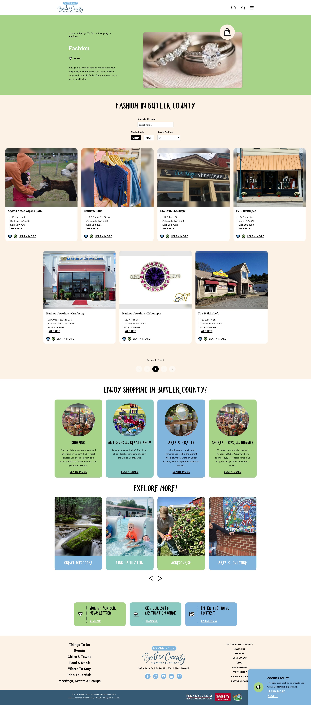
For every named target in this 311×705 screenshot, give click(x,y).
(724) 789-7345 (18, 224)
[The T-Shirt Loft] (231, 280)
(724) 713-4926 (94, 224)
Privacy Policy (239, 676)
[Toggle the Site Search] (243, 7)
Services (239, 653)
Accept (273, 695)
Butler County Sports (240, 644)
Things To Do (79, 644)
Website (16, 228)
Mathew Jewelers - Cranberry (65, 313)
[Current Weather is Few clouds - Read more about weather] (234, 8)
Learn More (27, 236)
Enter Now (209, 620)
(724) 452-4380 (208, 327)
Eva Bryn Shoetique (173, 211)
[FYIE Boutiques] (269, 177)
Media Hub (240, 648)
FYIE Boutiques (246, 211)
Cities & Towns (79, 657)
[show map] (15, 236)
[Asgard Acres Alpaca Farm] (41, 177)
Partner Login (239, 681)
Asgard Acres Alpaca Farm (25, 211)
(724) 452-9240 (132, 327)
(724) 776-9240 (56, 327)
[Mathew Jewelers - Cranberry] (79, 280)
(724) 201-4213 (246, 224)
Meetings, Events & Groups (79, 681)
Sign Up (95, 620)
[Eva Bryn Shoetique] (193, 177)
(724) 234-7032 (170, 224)
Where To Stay (79, 669)
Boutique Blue (93, 211)
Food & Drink (79, 663)
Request (152, 620)
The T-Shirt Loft (208, 313)
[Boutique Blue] (117, 177)
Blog (239, 662)
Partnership (240, 672)
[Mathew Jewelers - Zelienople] (155, 280)
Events (79, 650)
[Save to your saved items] (10, 236)
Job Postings (239, 667)
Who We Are (240, 658)
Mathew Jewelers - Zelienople (141, 313)
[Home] (81, 7)
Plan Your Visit (79, 675)
